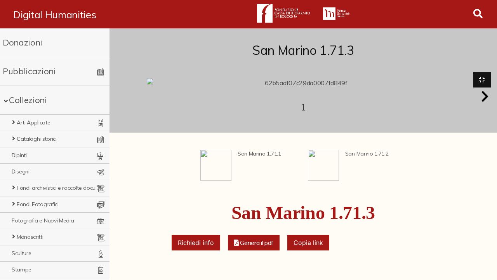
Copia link (308, 243)
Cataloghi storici (37, 138)
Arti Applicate (33, 122)
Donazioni (22, 42)
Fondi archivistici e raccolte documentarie (58, 187)
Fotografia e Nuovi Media (43, 220)
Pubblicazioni (29, 71)
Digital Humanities (54, 14)
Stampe (21, 269)
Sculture (21, 253)
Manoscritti (30, 236)
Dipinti (19, 155)
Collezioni (28, 99)
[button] (485, 96)
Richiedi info (196, 243)
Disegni (21, 171)
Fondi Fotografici (38, 204)
